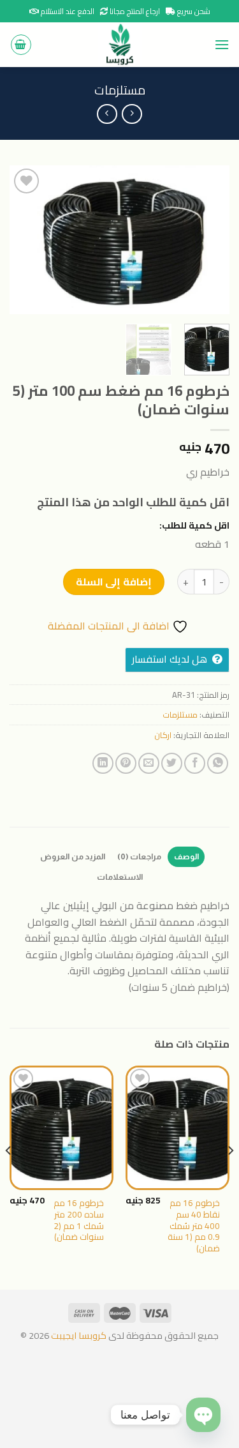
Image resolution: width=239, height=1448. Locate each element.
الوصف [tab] (186, 856)
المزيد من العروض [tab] (72, 856)
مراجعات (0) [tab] (139, 856)
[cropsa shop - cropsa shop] (120, 44)
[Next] (21, 240)
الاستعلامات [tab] (120, 877)
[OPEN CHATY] (203, 1415)
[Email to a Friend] (148, 763)
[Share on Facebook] (194, 763)
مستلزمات (119, 90)
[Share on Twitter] (171, 763)
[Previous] (209, 240)
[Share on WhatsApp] (217, 763)
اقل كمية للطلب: (194, 525)
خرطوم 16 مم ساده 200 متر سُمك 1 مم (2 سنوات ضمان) (79, 1220)
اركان (162, 735)
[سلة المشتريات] (21, 44)
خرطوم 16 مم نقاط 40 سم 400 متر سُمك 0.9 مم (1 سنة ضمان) (194, 1226)
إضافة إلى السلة (114, 581)
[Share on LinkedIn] (102, 763)
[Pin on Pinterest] (125, 763)
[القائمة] (221, 44)
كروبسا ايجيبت (77, 1335)
